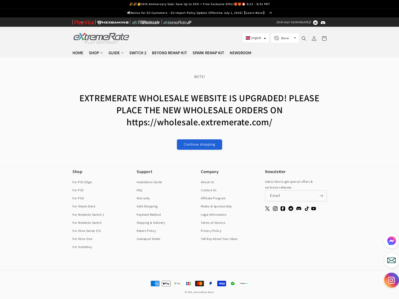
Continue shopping (199, 144)
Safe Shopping (147, 206)
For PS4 (78, 198)
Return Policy (146, 231)
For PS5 (78, 190)
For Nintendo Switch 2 (88, 214)
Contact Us (209, 190)
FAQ (139, 190)
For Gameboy (82, 247)
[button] (256, 37)
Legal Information (213, 214)
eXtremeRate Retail (203, 292)
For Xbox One (82, 239)
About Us (207, 182)
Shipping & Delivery (151, 223)
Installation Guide (149, 182)
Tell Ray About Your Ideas (219, 239)
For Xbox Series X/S (87, 231)
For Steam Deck (84, 206)
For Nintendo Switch (87, 223)
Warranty (143, 198)
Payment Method (149, 214)
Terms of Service (213, 223)
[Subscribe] (321, 195)
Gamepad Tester (148, 239)
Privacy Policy (211, 231)
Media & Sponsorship (216, 206)
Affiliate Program (213, 198)
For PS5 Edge (82, 182)
